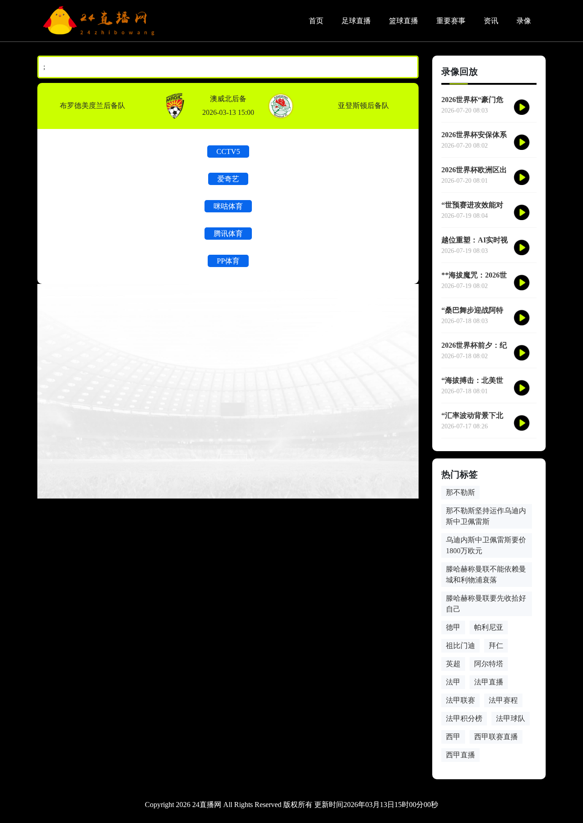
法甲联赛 (460, 700)
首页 (316, 21)
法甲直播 (488, 682)
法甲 (453, 682)
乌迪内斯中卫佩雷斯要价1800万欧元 (486, 545)
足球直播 (356, 21)
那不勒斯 (460, 492)
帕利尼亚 (488, 627)
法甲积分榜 (464, 718)
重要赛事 (450, 21)
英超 (453, 664)
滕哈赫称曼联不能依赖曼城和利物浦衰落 (486, 574)
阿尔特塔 (488, 664)
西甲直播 (460, 755)
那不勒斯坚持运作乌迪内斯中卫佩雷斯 (486, 516)
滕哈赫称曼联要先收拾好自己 (486, 603)
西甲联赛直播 (496, 737)
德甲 (453, 627)
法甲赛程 (503, 700)
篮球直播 (403, 21)
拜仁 (496, 645)
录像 (524, 21)
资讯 (491, 21)
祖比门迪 (460, 645)
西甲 (453, 737)
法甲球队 (510, 718)
